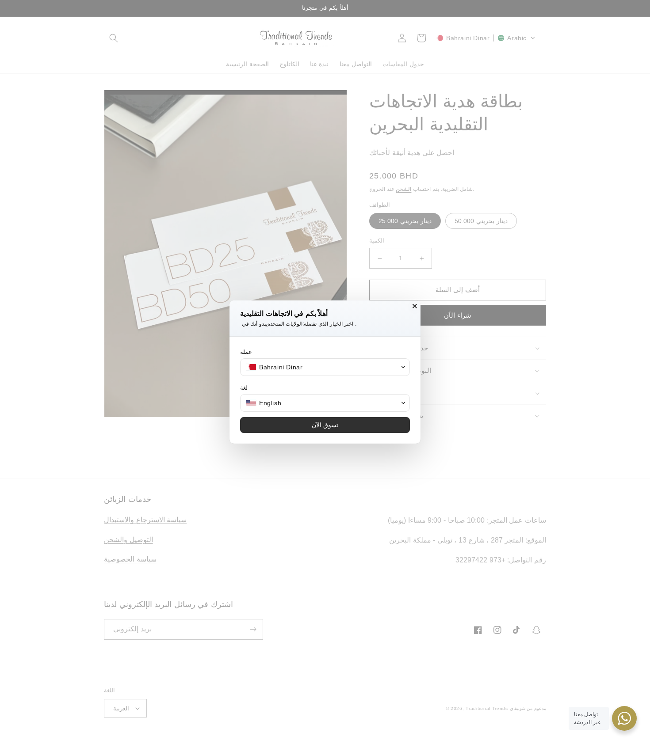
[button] (325, 367)
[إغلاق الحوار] (415, 306)
